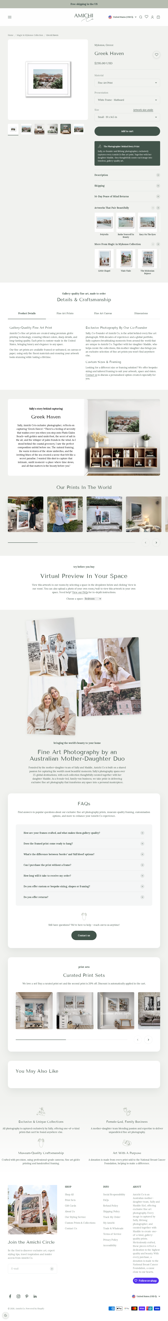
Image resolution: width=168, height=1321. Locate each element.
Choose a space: (75, 598)
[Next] (158, 208)
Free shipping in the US (84, 4)
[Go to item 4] (65, 129)
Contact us (91, 374)
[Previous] (153, 208)
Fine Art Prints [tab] (65, 313)
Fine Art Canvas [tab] (103, 313)
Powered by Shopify (35, 1308)
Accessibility (109, 1245)
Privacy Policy (110, 1239)
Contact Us (71, 1228)
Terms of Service (112, 1234)
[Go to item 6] (13, 129)
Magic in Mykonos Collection (30, 35)
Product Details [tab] (27, 313)
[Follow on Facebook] (10, 1296)
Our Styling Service (75, 1217)
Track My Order (111, 1217)
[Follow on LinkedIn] (35, 1296)
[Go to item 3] (52, 129)
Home (10, 35)
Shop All (69, 1194)
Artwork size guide (143, 109)
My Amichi (109, 1222)
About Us (70, 1211)
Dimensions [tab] (141, 313)
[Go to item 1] (26, 129)
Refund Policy (110, 1205)
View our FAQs (80, 592)
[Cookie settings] (5, 1315)
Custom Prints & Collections (80, 1222)
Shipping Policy (111, 1211)
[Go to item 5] (79, 129)
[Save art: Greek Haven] (156, 54)
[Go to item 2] (39, 129)
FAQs (106, 1200)
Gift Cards (70, 1205)
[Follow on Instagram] (18, 1296)
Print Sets (70, 1200)
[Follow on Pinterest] (27, 1296)
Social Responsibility (114, 1194)
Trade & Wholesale (113, 1228)
